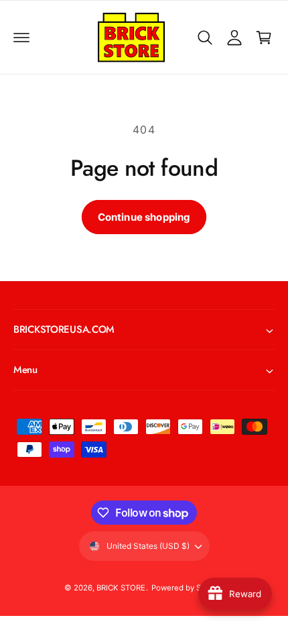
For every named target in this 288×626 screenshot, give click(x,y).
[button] (21, 37)
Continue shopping (144, 217)
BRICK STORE (120, 587)
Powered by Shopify (187, 587)
